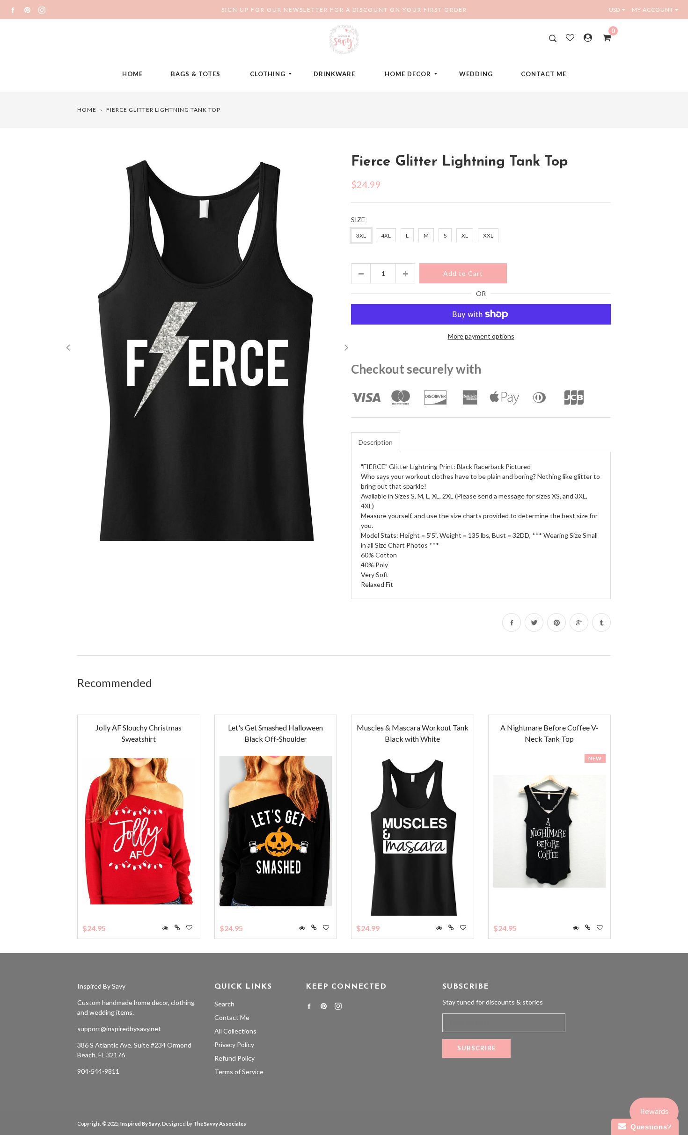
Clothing (267, 74)
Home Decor (408, 74)
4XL (386, 235)
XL (464, 235)
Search (224, 1004)
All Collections (235, 1031)
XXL (488, 235)
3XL (361, 235)
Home (132, 74)
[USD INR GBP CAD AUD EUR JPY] (619, 9)
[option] (207, 346)
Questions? (649, 1127)
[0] (604, 37)
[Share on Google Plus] (579, 622)
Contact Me (543, 74)
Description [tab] (376, 442)
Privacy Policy (234, 1044)
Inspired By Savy (101, 986)
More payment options (481, 336)
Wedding (476, 74)
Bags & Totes (195, 74)
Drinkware (334, 74)
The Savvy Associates (219, 1124)
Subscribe (476, 1048)
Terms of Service (238, 1072)
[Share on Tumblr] (601, 622)
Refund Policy (234, 1058)
